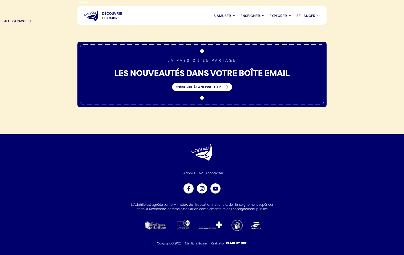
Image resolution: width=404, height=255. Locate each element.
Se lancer (305, 15)
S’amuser (222, 15)
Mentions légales (196, 243)
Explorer (278, 15)
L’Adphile (188, 172)
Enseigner (250, 15)
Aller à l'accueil (18, 21)
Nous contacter (211, 172)
